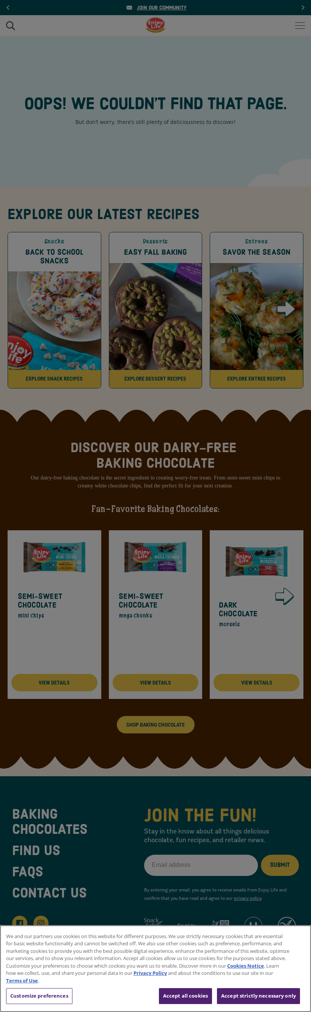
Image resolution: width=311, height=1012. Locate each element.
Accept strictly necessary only (258, 995)
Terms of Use (22, 980)
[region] (155, 968)
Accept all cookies (185, 995)
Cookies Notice (245, 965)
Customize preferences (39, 995)
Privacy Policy (150, 973)
